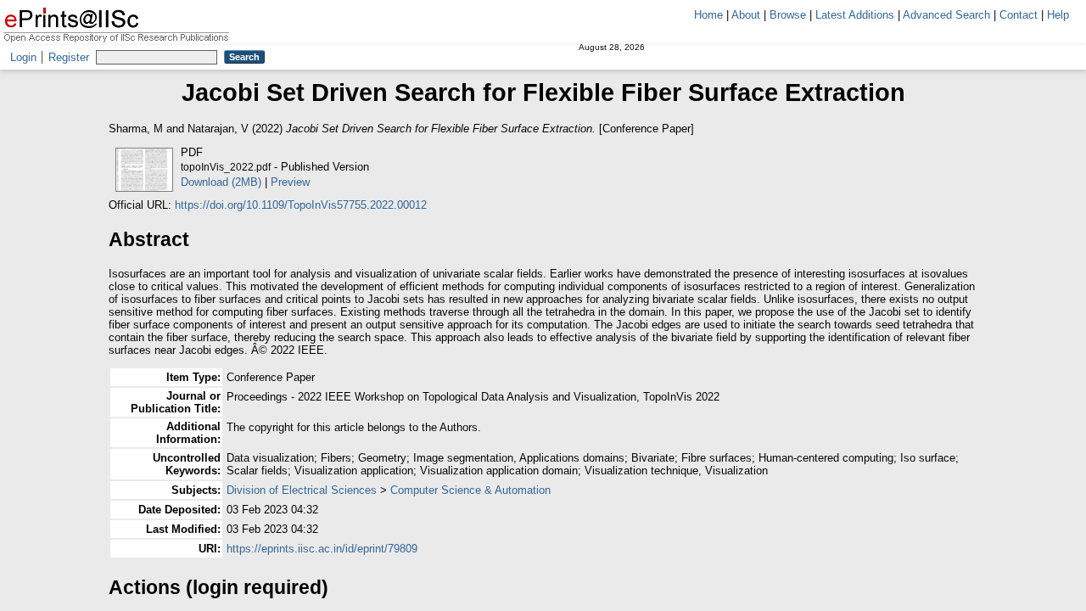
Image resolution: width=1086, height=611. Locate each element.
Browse (788, 14)
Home (708, 14)
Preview (290, 182)
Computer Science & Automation (470, 490)
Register (68, 57)
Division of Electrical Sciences (302, 490)
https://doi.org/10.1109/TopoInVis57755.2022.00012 (301, 205)
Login (23, 57)
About (745, 14)
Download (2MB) (221, 182)
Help (1058, 14)
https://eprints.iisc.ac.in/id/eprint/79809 (322, 548)
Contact (1018, 14)
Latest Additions (854, 14)
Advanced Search (946, 14)
